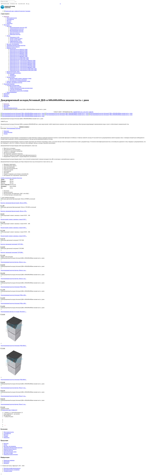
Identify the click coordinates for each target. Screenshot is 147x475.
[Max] (58, 3)
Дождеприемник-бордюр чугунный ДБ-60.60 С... (13, 311)
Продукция (7, 105)
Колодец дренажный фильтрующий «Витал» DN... (14, 211)
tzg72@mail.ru (53, 3)
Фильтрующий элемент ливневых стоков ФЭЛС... (14, 219)
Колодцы (6, 106)
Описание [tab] (6, 131)
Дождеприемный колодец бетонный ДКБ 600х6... (14, 345)
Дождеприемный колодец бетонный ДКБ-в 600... (13, 286)
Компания (6, 103)
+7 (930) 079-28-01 (35, 3)
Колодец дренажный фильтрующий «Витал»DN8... (14, 203)
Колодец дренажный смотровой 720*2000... (12, 252)
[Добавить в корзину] (1, 200)
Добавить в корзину (24, 126)
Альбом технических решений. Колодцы (11, 178)
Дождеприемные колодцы (10, 108)
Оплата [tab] (6, 133)
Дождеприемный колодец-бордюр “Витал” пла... (13, 387)
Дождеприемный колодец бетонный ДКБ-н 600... (13, 295)
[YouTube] (4, 426)
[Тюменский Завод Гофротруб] (9, 410)
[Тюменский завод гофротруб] (8, 8)
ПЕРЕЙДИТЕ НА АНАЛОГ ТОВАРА (83, 112)
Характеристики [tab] (8, 132)
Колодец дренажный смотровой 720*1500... (12, 244)
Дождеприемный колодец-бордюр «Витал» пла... (13, 262)
